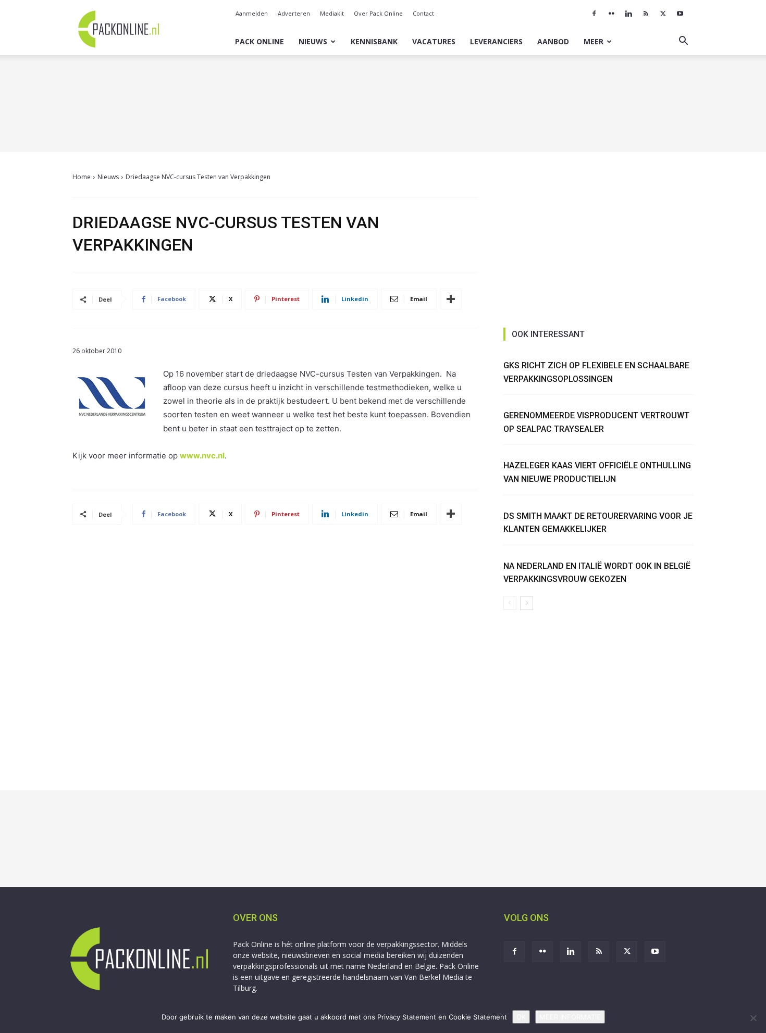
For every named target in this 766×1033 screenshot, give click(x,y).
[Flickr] (611, 13)
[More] (451, 299)
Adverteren (294, 13)
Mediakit (332, 13)
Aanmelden (252, 13)
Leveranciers (496, 41)
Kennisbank (374, 41)
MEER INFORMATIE (570, 1017)
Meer (593, 41)
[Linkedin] (628, 13)
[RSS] (645, 13)
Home (81, 176)
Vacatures (433, 41)
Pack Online (259, 41)
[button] (683, 42)
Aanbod (553, 41)
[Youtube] (680, 13)
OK (521, 1017)
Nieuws (313, 41)
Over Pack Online (378, 13)
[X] (663, 13)
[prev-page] (509, 603)
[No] (753, 1018)
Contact (423, 13)
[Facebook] (594, 13)
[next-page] (526, 603)
